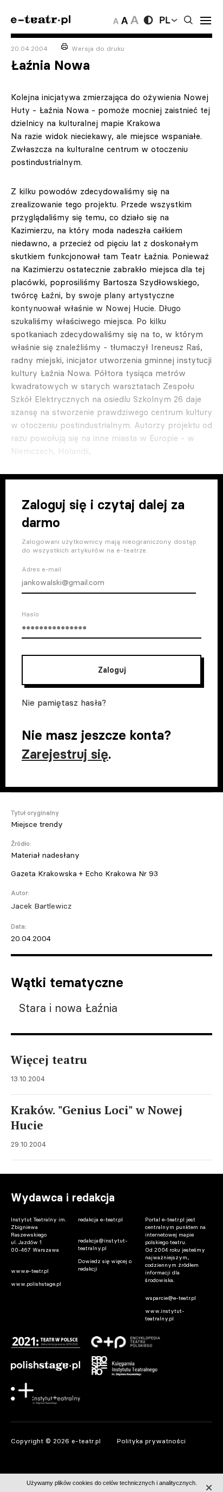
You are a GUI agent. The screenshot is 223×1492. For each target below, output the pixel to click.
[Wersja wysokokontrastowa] (148, 20)
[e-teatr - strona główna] (40, 20)
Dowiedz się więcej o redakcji (105, 1265)
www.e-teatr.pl (30, 1270)
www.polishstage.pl (36, 1283)
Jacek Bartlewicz (41, 906)
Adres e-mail (41, 569)
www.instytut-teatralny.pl (165, 1314)
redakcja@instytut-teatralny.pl (103, 1244)
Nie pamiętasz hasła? (64, 702)
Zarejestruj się (65, 754)
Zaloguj (112, 670)
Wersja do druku (97, 48)
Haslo (30, 614)
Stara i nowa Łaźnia (68, 1008)
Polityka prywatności (151, 1441)
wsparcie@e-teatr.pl (170, 1298)
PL (164, 20)
